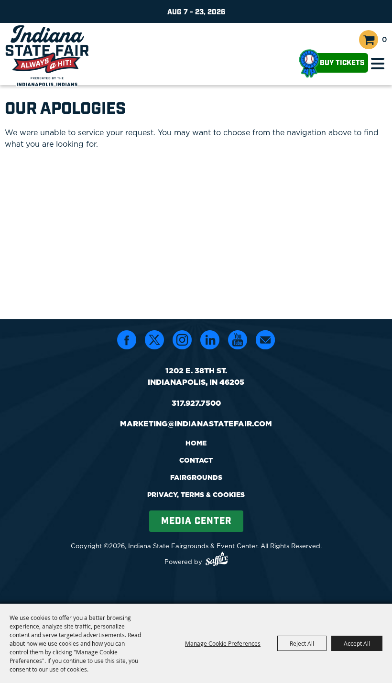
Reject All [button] (302, 643)
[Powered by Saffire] (217, 560)
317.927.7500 (196, 403)
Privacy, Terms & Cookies (196, 494)
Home (196, 443)
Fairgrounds (196, 477)
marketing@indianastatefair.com (196, 423)
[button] (377, 63)
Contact (196, 460)
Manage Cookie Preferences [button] (223, 643)
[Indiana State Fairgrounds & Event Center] (47, 55)
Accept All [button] (357, 643)
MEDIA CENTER (196, 521)
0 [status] (384, 39)
